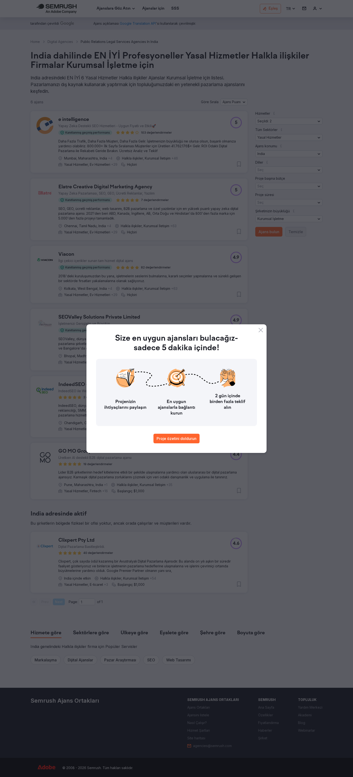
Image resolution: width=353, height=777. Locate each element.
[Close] (261, 330)
